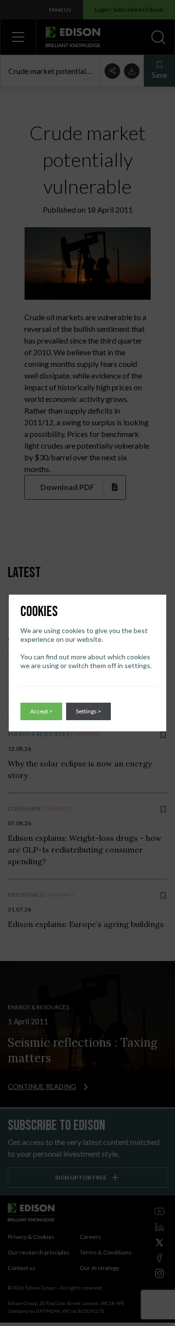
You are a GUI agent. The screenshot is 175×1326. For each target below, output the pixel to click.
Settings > (88, 711)
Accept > (41, 711)
